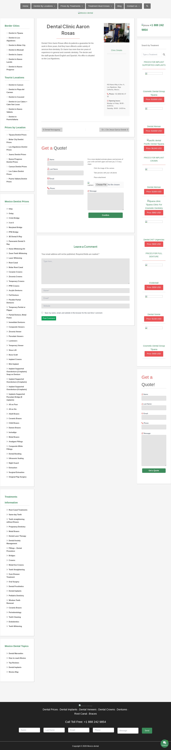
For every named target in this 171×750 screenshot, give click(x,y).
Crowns (12, 560)
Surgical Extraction (16, 472)
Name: (145, 394)
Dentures (122, 709)
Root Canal (13, 263)
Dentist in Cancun (16, 85)
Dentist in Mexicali (16, 50)
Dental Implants (15, 591)
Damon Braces (15, 428)
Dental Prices (50, 709)
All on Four (13, 404)
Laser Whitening (15, 258)
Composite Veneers (17, 327)
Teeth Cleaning (15, 617)
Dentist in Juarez (15, 55)
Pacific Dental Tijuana (154, 144)
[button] (54, 6)
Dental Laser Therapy (17, 536)
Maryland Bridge (15, 227)
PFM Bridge (13, 232)
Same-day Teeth (15, 515)
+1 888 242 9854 (95, 721)
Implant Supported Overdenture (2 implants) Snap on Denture (17, 371)
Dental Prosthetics (16, 586)
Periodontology (15, 612)
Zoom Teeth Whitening (18, 253)
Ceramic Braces (15, 418)
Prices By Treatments (70, 6)
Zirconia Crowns (15, 277)
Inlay (11, 209)
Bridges (12, 556)
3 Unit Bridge (14, 218)
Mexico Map (13, 672)
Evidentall (153, 283)
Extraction (13, 468)
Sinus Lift (13, 350)
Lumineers (13, 341)
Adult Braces (14, 414)
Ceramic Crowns (15, 272)
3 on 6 (11, 223)
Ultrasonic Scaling (16, 458)
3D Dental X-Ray (15, 237)
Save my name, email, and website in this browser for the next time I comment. (74, 313)
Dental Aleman (154, 126)
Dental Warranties (16, 653)
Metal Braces (14, 437)
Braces (93, 713)
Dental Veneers (87, 709)
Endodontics (14, 622)
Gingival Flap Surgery (17, 477)
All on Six (13, 409)
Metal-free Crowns (16, 565)
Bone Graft (13, 355)
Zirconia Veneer (15, 332)
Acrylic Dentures (15, 290)
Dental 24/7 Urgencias (154, 239)
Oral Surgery (14, 582)
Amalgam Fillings (16, 442)
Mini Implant (14, 364)
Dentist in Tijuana (16, 33)
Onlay (11, 213)
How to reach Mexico (17, 658)
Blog (119, 6)
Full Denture (14, 295)
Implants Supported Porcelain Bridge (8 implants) (16, 397)
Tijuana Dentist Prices (18, 135)
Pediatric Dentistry (16, 596)
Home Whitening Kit (17, 249)
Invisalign (13, 432)
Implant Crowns (15, 359)
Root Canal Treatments (18, 510)
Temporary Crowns (16, 281)
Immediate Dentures (17, 322)
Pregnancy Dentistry (17, 527)
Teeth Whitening (15, 626)
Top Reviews (14, 663)
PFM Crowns (14, 286)
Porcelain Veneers (16, 336)
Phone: (146, 423)
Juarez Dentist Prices (17, 154)
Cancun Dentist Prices (18, 167)
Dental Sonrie (154, 314)
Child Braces (14, 423)
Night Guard (14, 463)
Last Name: (147, 404)
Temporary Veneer (16, 345)
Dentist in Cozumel (16, 97)
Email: (145, 413)
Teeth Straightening (17, 570)
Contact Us (132, 6)
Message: (147, 433)
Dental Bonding (15, 454)
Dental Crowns (106, 709)
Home (25, 6)
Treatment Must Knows (99, 6)
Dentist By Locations (43, 6)
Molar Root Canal (16, 267)
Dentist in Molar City (17, 45)
